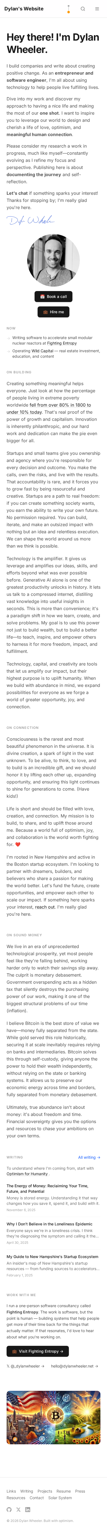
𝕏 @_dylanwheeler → (25, 1366)
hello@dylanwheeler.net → (74, 1366)
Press (80, 1491)
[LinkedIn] (27, 1509)
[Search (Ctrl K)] (82, 8)
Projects (45, 1491)
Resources (16, 1497)
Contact (37, 1497)
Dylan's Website (24, 9)
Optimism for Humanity (28, 1173)
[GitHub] (9, 1509)
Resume (64, 1491)
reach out (45, 907)
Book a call (53, 296)
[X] (18, 1509)
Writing (26, 1491)
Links (11, 1491)
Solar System (60, 1497)
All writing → (89, 1157)
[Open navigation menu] (97, 8)
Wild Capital (42, 350)
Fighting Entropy (62, 343)
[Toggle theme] (68, 8)
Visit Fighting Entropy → (37, 1351)
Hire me (53, 311)
